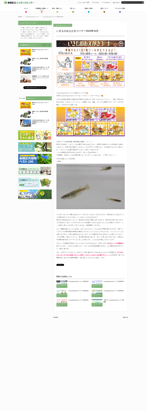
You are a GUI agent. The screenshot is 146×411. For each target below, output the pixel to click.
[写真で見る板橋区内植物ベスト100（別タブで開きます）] (35, 163)
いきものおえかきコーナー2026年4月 (113, 290)
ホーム (26, 8)
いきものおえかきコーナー (62, 25)
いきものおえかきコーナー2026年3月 (78, 300)
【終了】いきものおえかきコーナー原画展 (113, 301)
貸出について (104, 8)
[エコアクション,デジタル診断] (35, 198)
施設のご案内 (89, 8)
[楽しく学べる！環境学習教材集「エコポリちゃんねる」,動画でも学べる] (35, 139)
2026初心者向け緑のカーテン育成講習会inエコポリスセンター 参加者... (41, 69)
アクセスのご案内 (120, 8)
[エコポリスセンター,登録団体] (35, 174)
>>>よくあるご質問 (83, 2)
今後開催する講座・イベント (41, 9)
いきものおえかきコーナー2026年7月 (78, 281)
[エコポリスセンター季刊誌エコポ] (35, 186)
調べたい (73, 8)
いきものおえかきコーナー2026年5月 (78, 290)
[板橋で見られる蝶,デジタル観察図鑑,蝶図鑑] (35, 150)
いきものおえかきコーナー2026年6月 (113, 281)
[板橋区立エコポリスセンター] (19, 2)
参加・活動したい (57, 8)
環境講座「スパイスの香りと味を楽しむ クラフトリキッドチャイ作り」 (40, 77)
